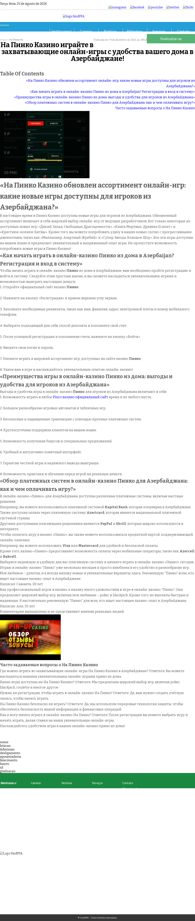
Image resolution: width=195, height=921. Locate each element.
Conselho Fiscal (8, 831)
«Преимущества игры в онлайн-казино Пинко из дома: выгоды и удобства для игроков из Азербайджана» (104, 97)
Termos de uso (132, 794)
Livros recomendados (11, 799)
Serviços (159, 31)
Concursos (36, 794)
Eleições (5, 849)
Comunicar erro (132, 806)
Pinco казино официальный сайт (80, 397)
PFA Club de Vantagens (103, 790)
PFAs (33, 803)
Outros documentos (11, 803)
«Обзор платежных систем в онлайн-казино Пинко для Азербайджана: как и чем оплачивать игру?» (110, 102)
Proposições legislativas (43, 812)
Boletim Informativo (72, 799)
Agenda (4, 840)
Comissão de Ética (10, 835)
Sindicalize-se (131, 799)
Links (3, 808)
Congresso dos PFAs (41, 799)
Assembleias (7, 845)
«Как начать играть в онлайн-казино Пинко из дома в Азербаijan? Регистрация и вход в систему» (112, 92)
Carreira (86, 31)
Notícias (110, 31)
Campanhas (67, 794)
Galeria (4, 794)
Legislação (36, 790)
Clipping (66, 790)
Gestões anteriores (10, 822)
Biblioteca (134, 31)
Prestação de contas (11, 854)
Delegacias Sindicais (11, 826)
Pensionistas (37, 808)
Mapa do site (130, 788)
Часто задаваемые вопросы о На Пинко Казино (155, 108)
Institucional (61, 31)
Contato (183, 31)
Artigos (3, 39)
